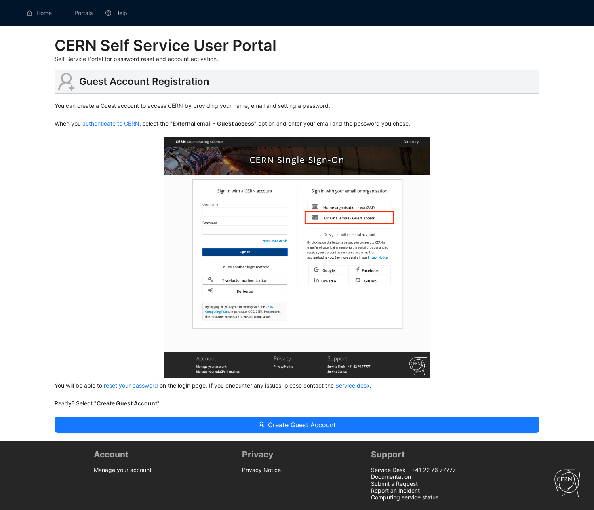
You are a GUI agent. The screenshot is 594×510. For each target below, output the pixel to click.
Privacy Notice (261, 469)
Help (121, 12)
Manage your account (123, 469)
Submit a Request (394, 483)
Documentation (391, 476)
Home (44, 12)
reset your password (132, 385)
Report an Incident (395, 490)
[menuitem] (39, 13)
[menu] (297, 13)
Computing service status (404, 497)
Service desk (352, 385)
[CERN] (568, 503)
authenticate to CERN (110, 123)
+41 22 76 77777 (433, 469)
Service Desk (388, 469)
